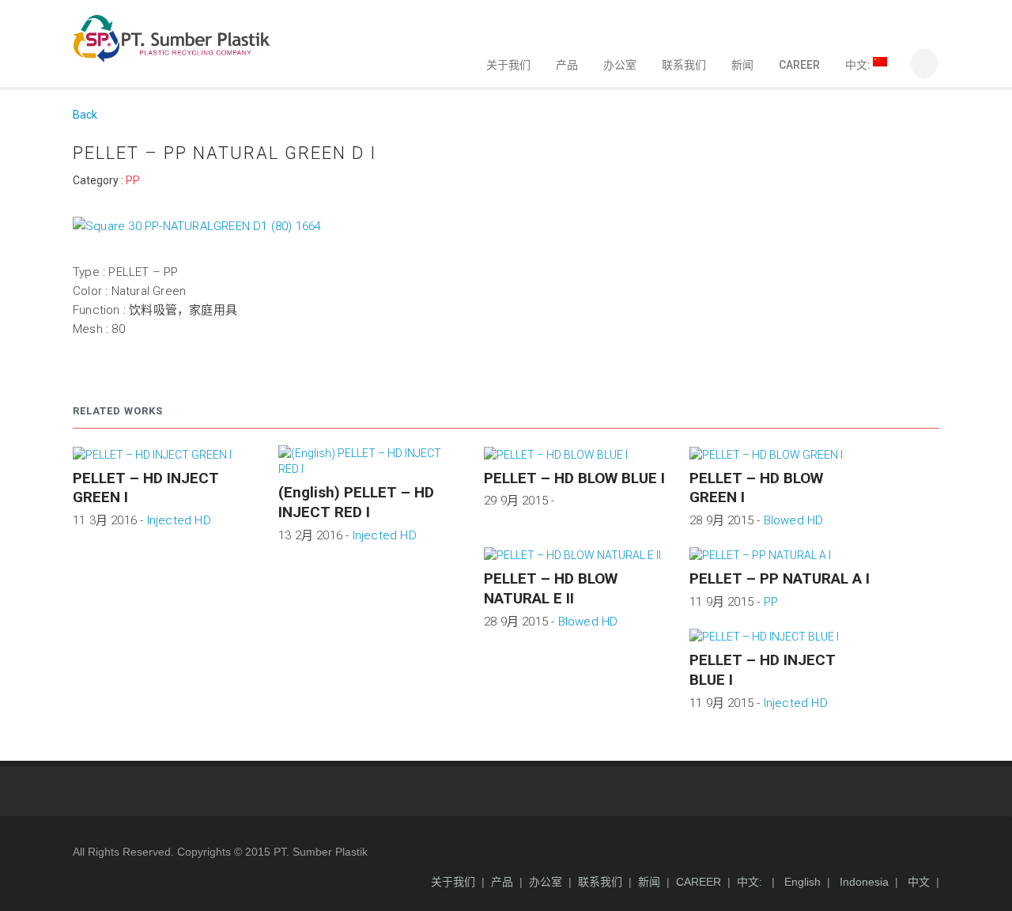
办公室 (619, 65)
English (801, 881)
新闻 (742, 65)
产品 (567, 65)
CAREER (799, 65)
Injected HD (179, 520)
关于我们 (508, 65)
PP (133, 180)
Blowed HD (794, 520)
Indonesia (862, 881)
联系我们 (684, 65)
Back (85, 114)
